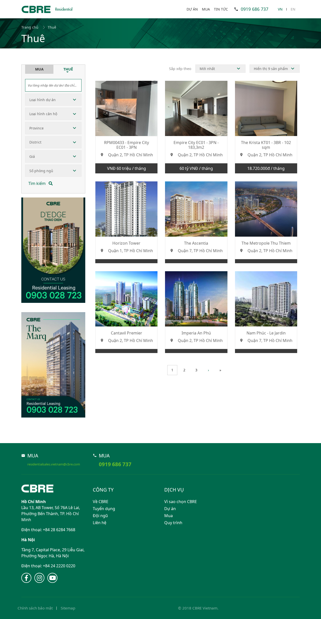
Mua (206, 9)
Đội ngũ (100, 515)
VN (280, 9)
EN (293, 9)
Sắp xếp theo (180, 68)
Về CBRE (100, 501)
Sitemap (68, 607)
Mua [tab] (39, 69)
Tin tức (221, 9)
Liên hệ (99, 522)
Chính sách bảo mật (35, 607)
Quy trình (173, 522)
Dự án (192, 9)
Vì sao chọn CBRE (180, 501)
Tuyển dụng (104, 508)
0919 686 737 (254, 9)
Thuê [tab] (68, 69)
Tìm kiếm (37, 183)
